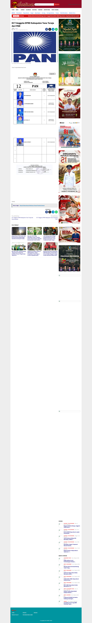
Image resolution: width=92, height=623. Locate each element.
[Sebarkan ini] (46, 29)
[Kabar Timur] (23, 4)
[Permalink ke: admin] (13, 29)
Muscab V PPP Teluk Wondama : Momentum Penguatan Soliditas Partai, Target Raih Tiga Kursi (19, 253)
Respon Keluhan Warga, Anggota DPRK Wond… (72, 526)
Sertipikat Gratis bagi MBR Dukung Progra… (70, 603)
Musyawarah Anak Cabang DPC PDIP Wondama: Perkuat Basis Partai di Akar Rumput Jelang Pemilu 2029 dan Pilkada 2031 (50, 253)
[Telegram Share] (53, 29)
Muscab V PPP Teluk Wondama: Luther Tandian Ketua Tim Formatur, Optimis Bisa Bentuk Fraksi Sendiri (34, 238)
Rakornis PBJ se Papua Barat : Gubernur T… (71, 551)
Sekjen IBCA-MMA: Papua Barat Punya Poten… (71, 579)
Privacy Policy (15, 614)
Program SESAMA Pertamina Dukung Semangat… (71, 598)
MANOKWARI (69, 564)
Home (13, 612)
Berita (65, 564)
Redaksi (24, 612)
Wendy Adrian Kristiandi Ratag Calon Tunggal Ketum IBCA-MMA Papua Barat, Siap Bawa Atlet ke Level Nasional (35, 16)
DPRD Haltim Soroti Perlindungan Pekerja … (70, 561)
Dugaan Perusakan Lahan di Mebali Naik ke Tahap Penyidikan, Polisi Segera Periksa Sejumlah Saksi (34, 253)
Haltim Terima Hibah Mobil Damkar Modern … (70, 592)
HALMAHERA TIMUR (67, 558)
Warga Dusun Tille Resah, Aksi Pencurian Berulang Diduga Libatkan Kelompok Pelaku (19, 237)
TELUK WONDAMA (71, 523)
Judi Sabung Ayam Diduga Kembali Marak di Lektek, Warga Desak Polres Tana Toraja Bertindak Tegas (49, 238)
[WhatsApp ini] (56, 29)
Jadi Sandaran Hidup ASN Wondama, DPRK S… (70, 539)
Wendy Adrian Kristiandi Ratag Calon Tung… (71, 567)
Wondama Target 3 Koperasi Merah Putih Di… (71, 545)
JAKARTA (65, 601)
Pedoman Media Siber (28, 614)
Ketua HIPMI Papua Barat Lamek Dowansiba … (71, 532)
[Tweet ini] (49, 29)
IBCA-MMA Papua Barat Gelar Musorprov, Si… (71, 585)
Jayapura (68, 594)
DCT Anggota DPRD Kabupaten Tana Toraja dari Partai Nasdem (22, 217)
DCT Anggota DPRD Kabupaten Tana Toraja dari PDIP (47, 217)
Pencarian (57, 4)
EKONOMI (65, 523)
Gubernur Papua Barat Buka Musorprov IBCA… (70, 573)
